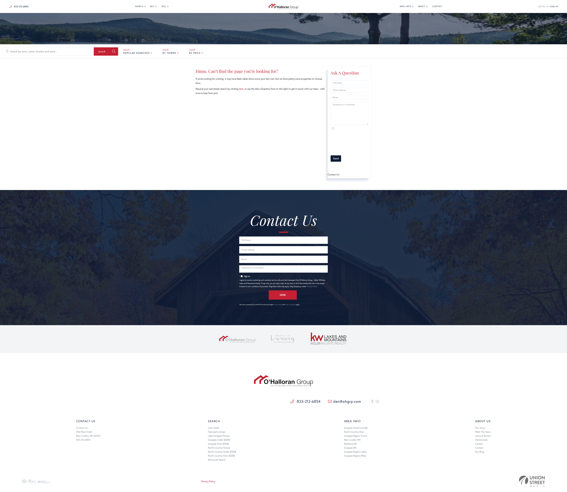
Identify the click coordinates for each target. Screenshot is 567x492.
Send (336, 158)
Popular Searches (136, 52)
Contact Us (82, 427)
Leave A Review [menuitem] (483, 435)
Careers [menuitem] (479, 443)
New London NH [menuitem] (352, 439)
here (241, 88)
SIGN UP (554, 6)
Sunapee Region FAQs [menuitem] (355, 455)
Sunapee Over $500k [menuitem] (218, 443)
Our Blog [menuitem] (479, 451)
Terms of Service (347, 166)
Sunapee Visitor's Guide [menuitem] (356, 427)
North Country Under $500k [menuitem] (222, 451)
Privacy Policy (358, 151)
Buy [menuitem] (152, 6)
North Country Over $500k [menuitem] (221, 455)
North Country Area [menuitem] (354, 431)
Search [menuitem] (139, 6)
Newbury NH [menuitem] (350, 443)
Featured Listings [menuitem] (216, 431)
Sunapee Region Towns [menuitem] (355, 435)
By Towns (169, 52)
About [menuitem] (421, 6)
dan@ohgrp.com (347, 401)
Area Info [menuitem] (405, 6)
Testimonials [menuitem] (481, 439)
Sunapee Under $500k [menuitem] (219, 439)
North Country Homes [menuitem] (219, 447)
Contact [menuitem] (437, 6)
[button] (106, 51)
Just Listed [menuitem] (213, 427)
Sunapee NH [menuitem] (350, 447)
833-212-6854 (20, 6)
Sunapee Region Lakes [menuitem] (355, 451)
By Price (195, 52)
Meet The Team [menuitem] (482, 431)
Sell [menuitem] (164, 6)
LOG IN (541, 6)
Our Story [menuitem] (480, 427)
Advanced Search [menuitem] (216, 459)
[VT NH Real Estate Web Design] (459, 481)
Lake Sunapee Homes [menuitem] (218, 435)
